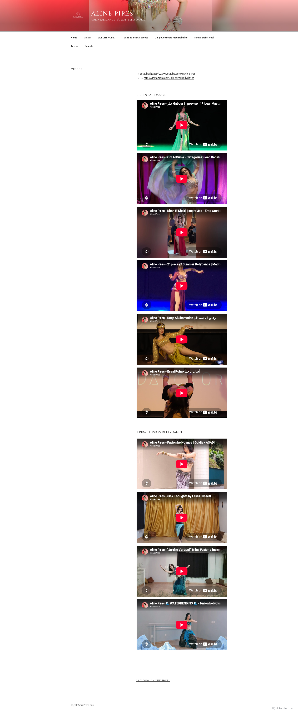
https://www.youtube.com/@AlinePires (172, 73)
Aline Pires (112, 13)
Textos (74, 46)
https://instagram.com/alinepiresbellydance (169, 77)
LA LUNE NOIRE (106, 37)
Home (74, 37)
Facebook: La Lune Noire (153, 680)
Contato (89, 46)
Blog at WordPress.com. (82, 705)
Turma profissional (204, 37)
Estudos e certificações (135, 37)
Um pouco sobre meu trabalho (171, 37)
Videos (87, 37)
